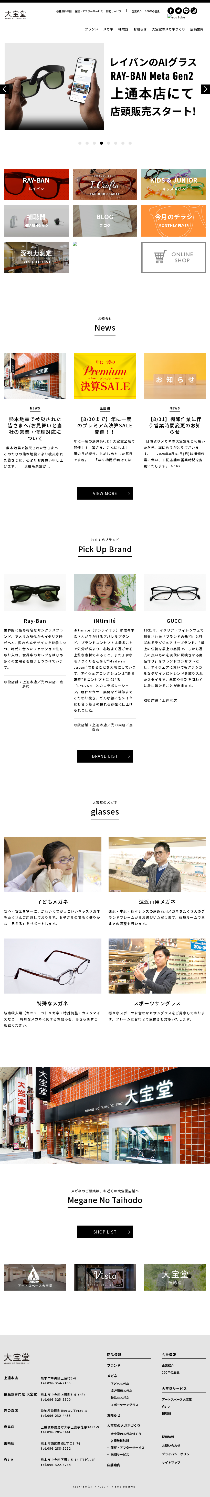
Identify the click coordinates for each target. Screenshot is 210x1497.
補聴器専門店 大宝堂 (20, 1394)
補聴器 (123, 29)
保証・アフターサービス (89, 11)
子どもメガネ (120, 1384)
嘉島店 (9, 1426)
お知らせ (140, 29)
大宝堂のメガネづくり (168, 29)
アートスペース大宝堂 (177, 1399)
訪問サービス (113, 11)
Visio (8, 1459)
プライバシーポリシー (177, 1454)
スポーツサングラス (124, 1405)
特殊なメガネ (120, 1397)
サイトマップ (171, 1462)
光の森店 (11, 1410)
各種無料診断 (64, 11)
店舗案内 (197, 29)
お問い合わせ (171, 1445)
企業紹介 (137, 11)
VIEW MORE (105, 493)
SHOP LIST (105, 1232)
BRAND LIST (105, 756)
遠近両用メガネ (121, 1390)
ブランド (91, 29)
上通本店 (11, 1377)
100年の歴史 (152, 11)
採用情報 (168, 1437)
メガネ (108, 29)
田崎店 (9, 1443)
